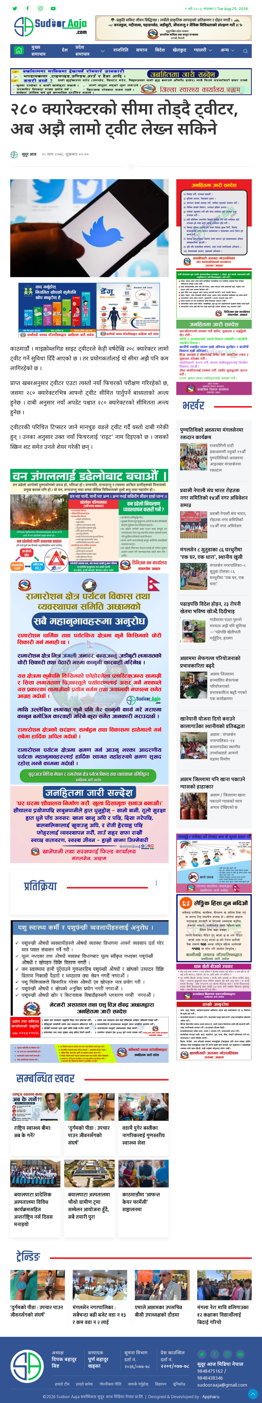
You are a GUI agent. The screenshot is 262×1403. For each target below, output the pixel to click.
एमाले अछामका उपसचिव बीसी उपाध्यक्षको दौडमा (158, 1311)
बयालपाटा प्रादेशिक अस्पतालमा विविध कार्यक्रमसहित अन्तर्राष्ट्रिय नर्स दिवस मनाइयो (33, 1209)
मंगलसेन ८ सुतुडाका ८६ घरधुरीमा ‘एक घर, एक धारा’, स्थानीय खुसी (211, 554)
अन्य (225, 50)
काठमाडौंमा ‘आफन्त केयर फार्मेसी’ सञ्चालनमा (141, 1202)
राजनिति (120, 50)
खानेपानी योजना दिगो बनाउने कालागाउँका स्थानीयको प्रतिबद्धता (212, 723)
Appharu (210, 1397)
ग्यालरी (200, 50)
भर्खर (193, 406)
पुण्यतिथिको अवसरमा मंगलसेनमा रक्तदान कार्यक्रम (211, 434)
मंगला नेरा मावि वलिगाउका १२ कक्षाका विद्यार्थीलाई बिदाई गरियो (223, 1315)
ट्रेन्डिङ (28, 1257)
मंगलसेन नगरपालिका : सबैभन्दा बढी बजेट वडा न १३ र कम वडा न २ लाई (99, 1315)
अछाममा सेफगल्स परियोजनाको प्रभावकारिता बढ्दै (210, 662)
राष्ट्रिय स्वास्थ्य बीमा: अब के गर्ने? (32, 1132)
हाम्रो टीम (62, 1384)
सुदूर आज (29, 154)
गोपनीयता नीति (110, 1384)
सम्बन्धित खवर (45, 1079)
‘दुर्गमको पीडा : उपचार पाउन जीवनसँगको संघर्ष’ (89, 1135)
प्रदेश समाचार (82, 51)
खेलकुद (179, 50)
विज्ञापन (160, 1384)
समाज (141, 50)
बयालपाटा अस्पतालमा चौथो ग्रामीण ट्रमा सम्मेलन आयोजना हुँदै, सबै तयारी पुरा (89, 1206)
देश (65, 50)
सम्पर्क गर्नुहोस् (138, 1384)
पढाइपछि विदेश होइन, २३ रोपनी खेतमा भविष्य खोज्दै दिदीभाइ (210, 608)
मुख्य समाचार (38, 51)
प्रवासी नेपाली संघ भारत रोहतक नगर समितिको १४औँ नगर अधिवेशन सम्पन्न (214, 498)
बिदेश (160, 50)
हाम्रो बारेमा (84, 1384)
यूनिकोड (179, 1384)
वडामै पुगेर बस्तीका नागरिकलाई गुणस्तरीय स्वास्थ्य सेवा (143, 1135)
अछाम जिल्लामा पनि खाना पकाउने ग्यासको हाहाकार (212, 783)
